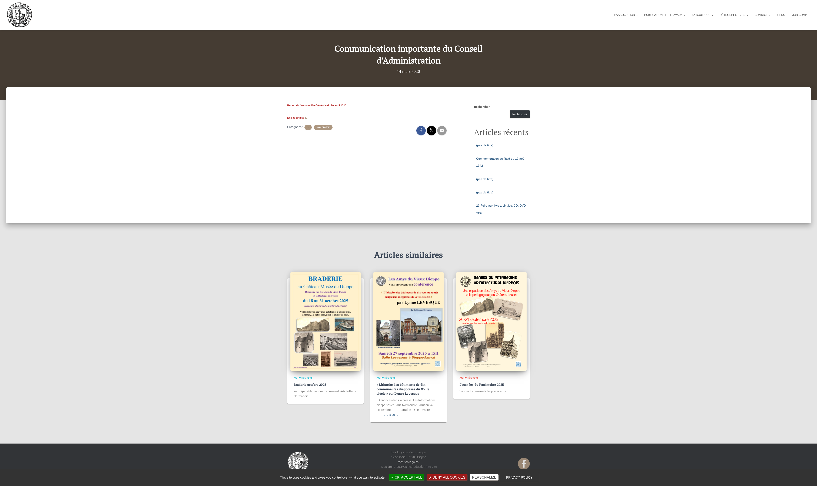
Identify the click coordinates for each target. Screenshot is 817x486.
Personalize (484, 477)
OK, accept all (408, 477)
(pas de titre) (484, 145)
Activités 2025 (303, 377)
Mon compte (801, 15)
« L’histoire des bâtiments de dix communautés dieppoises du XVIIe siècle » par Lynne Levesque (403, 389)
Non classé (323, 127)
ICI (306, 117)
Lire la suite (390, 414)
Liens (781, 15)
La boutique (701, 15)
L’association (625, 15)
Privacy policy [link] (519, 477)
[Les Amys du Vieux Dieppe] (19, 15)
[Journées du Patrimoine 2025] (491, 321)
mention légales (408, 462)
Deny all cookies (448, 477)
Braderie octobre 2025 (310, 384)
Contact (761, 15)
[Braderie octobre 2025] (325, 321)
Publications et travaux (663, 15)
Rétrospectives (733, 15)
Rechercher (482, 106)
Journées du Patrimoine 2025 (482, 384)
